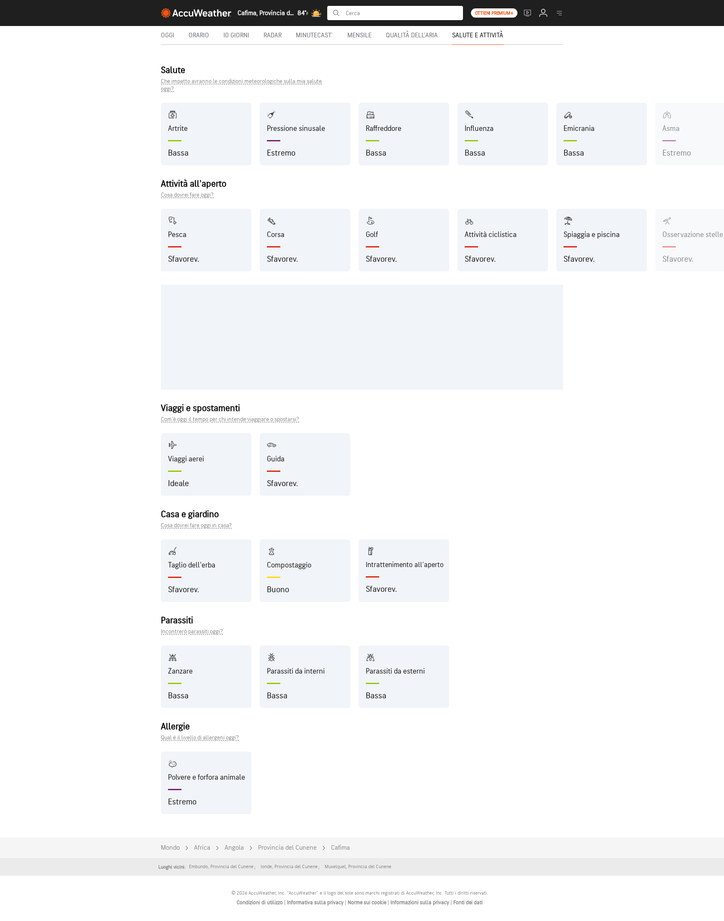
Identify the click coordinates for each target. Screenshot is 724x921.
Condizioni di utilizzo (260, 902)
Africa (202, 848)
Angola (234, 848)
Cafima (340, 848)
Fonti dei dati (468, 902)
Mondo (170, 848)
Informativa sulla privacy (316, 902)
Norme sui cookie (368, 902)
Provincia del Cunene (287, 848)
